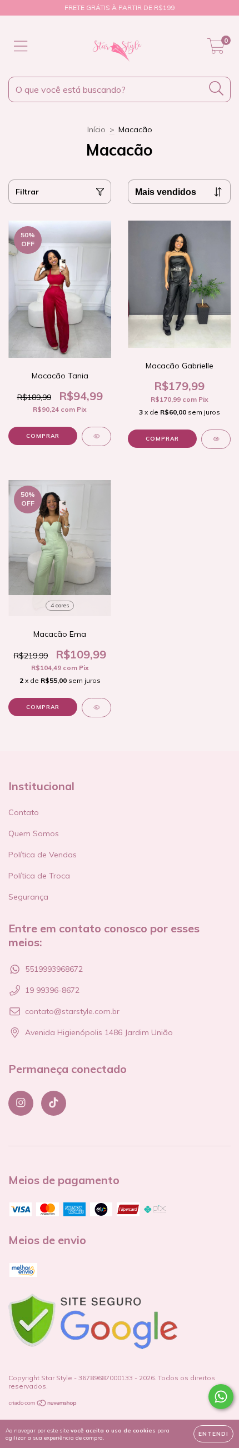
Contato (23, 812)
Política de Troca (39, 876)
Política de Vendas (42, 855)
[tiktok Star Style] (53, 1103)
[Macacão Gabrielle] (216, 439)
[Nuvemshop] (43, 1404)
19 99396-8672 (52, 990)
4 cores (60, 605)
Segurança (28, 897)
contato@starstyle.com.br (72, 1011)
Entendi (213, 1433)
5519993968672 (54, 969)
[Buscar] (216, 89)
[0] (216, 49)
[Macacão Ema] (96, 707)
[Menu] (20, 46)
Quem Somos (33, 833)
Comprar (42, 436)
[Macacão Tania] (96, 436)
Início (96, 129)
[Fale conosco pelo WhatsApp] (220, 1396)
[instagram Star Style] (20, 1103)
